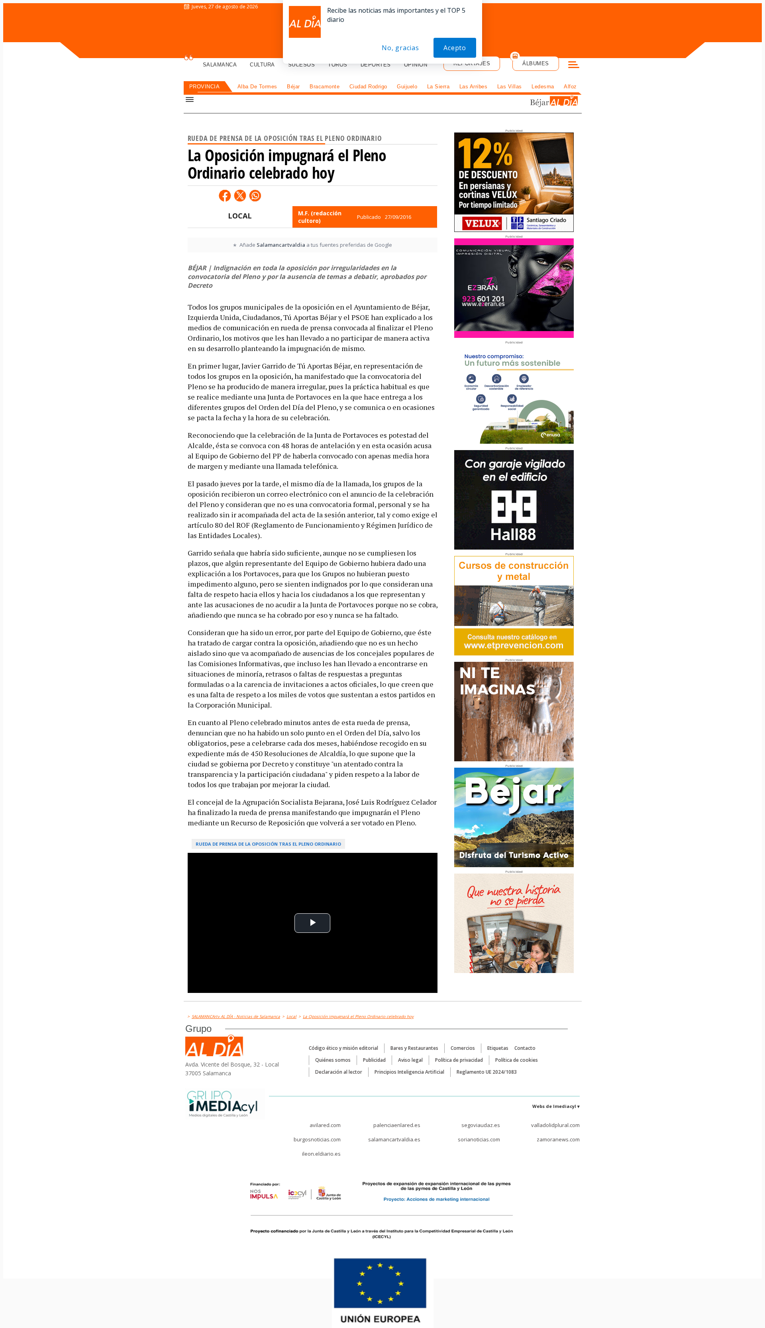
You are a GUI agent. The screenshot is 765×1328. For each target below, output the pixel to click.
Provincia (204, 87)
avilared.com (325, 1125)
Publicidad (374, 1060)
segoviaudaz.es (480, 1125)
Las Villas (509, 87)
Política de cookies (516, 1060)
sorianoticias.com (479, 1139)
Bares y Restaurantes (414, 1048)
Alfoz (570, 87)
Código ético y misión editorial (343, 1048)
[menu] (574, 65)
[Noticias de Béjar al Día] (527, 102)
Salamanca (220, 65)
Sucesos (301, 65)
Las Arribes (473, 87)
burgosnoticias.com (317, 1139)
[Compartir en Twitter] (239, 195)
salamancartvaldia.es (394, 1139)
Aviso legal (410, 1060)
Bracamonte (324, 87)
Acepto (454, 47)
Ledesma (543, 87)
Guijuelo (407, 87)
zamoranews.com (558, 1139)
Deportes (376, 65)
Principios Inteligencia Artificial (409, 1072)
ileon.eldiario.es (321, 1153)
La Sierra (438, 87)
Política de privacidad (459, 1060)
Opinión (416, 65)
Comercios (463, 1048)
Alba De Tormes (257, 87)
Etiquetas (497, 1048)
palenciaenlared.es (396, 1125)
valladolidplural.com (555, 1125)
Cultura (262, 65)
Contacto (525, 1048)
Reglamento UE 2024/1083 (487, 1072)
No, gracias (400, 47)
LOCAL (240, 215)
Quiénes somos (333, 1060)
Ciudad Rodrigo (368, 87)
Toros (337, 65)
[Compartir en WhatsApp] (255, 195)
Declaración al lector (338, 1072)
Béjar (293, 87)
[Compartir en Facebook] (224, 195)
